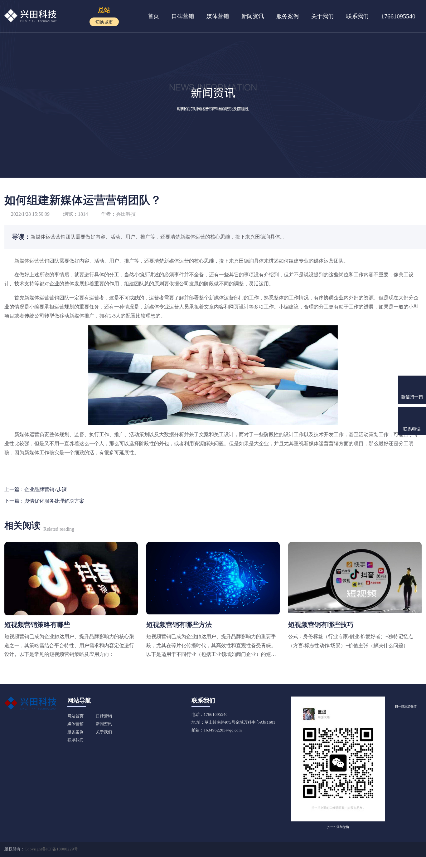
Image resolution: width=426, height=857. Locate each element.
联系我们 (357, 16)
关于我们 (322, 16)
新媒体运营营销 (31, 261)
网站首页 (75, 716)
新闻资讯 (252, 16)
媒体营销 (217, 16)
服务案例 (287, 16)
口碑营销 (183, 16)
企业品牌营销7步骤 (45, 489)
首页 (153, 16)
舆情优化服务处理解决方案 (54, 501)
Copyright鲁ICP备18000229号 (51, 849)
